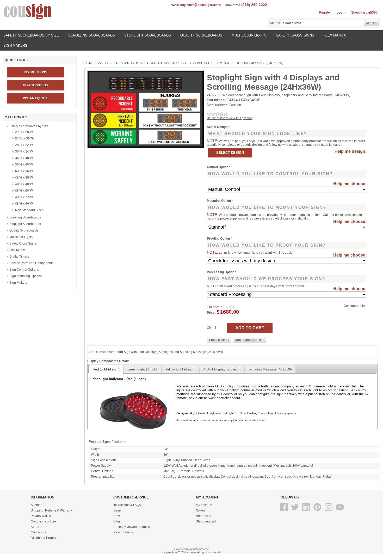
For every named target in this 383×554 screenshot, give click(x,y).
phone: (230, 5)
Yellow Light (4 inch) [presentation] (180, 369)
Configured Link (355, 306)
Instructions (35, 72)
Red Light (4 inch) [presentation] (106, 369)
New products (123, 532)
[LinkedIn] (306, 511)
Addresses (203, 516)
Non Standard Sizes (29, 210)
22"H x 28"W (24, 132)
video (261, 420)
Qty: (209, 328)
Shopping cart (206, 521)
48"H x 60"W (24, 190)
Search (118, 510)
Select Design (217, 127)
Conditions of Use (43, 521)
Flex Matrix (335, 35)
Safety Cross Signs (295, 35)
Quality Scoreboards (201, 35)
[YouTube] (340, 511)
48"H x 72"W (24, 197)
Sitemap (36, 505)
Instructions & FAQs (127, 505)
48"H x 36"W (24, 177)
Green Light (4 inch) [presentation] (142, 369)
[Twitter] (295, 511)
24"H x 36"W (24, 138)
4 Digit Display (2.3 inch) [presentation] (221, 369)
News (117, 516)
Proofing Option (219, 238)
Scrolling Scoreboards (91, 35)
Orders (201, 510)
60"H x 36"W (24, 171)
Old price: (213, 307)
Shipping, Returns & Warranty (52, 510)
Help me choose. (349, 183)
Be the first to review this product (229, 118)
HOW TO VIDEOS (35, 85)
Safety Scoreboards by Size (31, 35)
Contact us (38, 532)
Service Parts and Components (31, 263)
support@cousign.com (200, 5)
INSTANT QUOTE (35, 98)
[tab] (106, 369)
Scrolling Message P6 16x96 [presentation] (270, 369)
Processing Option (221, 272)
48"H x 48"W (24, 184)
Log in (341, 12)
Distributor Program (44, 538)
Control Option (218, 167)
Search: (275, 23)
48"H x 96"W (24, 203)
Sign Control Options (24, 269)
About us (37, 527)
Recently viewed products (131, 527)
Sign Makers (15, 45)
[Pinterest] (317, 511)
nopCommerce (199, 549)
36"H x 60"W (24, 164)
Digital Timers (19, 256)
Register (325, 12)
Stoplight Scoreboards (147, 35)
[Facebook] (284, 511)
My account (204, 505)
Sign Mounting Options (25, 276)
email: (175, 5)
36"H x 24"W (24, 151)
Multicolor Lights (249, 35)
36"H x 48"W (24, 158)
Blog (116, 521)
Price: (211, 312)
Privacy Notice (41, 516)
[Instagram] (329, 511)
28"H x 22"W (24, 145)
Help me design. (350, 151)
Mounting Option (219, 201)
